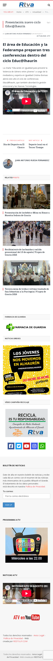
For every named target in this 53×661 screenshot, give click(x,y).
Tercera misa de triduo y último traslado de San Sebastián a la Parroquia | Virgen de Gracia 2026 (27, 292)
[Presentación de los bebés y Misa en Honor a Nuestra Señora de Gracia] (26, 196)
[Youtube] (26, 446)
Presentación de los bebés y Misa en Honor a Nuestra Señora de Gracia (27, 214)
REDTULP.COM (20, 641)
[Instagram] (34, 446)
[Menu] (5, 5)
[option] (26, 369)
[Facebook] (11, 446)
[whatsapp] (42, 446)
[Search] (48, 5)
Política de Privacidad (13, 638)
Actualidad (41, 36)
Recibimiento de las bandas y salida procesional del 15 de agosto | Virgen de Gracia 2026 (25, 252)
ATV (48, 36)
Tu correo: (8, 491)
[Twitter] (18, 446)
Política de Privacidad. (35, 486)
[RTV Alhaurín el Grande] (26, 5)
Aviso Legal (39, 635)
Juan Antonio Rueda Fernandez (18, 34)
